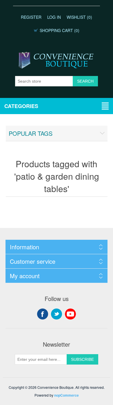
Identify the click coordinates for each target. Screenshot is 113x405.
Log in (54, 17)
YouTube (70, 314)
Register (31, 17)
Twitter (56, 314)
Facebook (42, 314)
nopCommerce (66, 395)
